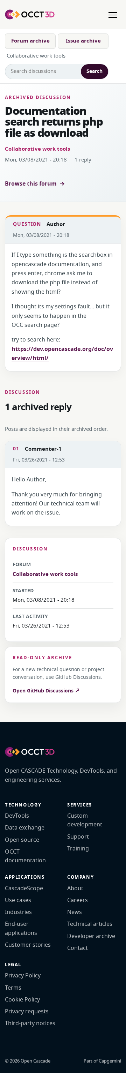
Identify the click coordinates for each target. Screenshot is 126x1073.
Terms (13, 988)
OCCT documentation (25, 856)
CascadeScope (24, 888)
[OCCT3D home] (30, 14)
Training (78, 849)
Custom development (84, 820)
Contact (77, 948)
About (75, 888)
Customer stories (28, 945)
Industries (18, 912)
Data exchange (24, 828)
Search (94, 71)
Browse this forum (31, 184)
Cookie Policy (22, 1000)
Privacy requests (27, 1011)
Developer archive (91, 936)
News (74, 912)
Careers (77, 900)
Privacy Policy (23, 975)
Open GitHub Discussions (44, 691)
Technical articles (89, 924)
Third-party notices (30, 1023)
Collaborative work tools (37, 149)
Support (78, 837)
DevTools (17, 816)
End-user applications (21, 928)
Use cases (18, 900)
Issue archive (83, 41)
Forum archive (30, 41)
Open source (22, 840)
